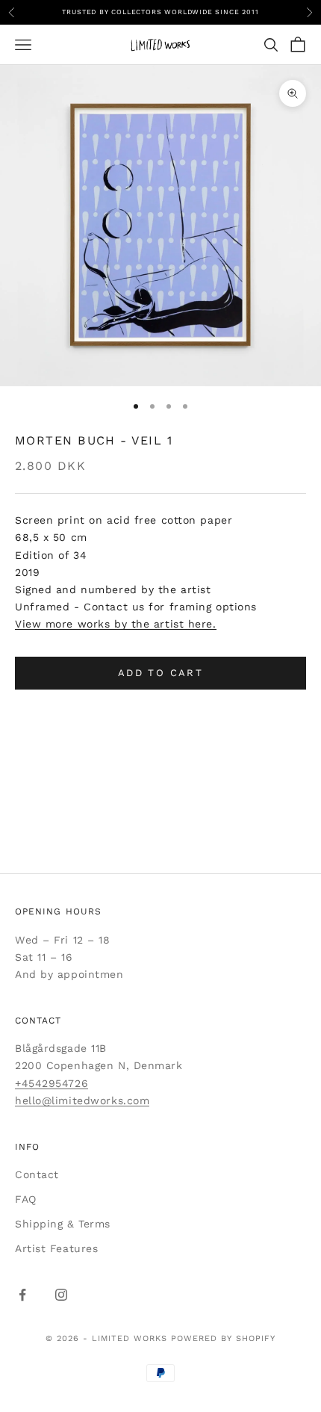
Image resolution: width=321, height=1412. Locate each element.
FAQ (26, 1199)
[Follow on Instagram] (61, 1294)
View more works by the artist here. (115, 624)
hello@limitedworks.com (82, 1100)
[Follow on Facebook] (22, 1294)
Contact (37, 1174)
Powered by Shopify (223, 1338)
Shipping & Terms (62, 1224)
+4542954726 (51, 1083)
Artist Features (56, 1248)
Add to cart (160, 672)
